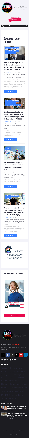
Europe (14, 378)
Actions (4, 368)
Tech (13, 395)
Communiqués (16, 375)
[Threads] (17, 355)
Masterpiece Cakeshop (8, 86)
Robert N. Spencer (7, 231)
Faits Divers (9, 50)
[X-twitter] (3, 355)
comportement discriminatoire (10, 81)
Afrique (9, 372)
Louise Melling (17, 134)
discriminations (7, 84)
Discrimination (21, 228)
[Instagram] (12, 355)
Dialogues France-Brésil (6, 377)
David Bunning (6, 181)
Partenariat (24, 384)
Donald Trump (13, 84)
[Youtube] (21, 355)
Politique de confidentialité (18, 430)
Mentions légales (5, 430)
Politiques (12, 387)
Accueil (5, 34)
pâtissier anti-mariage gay (18, 86)
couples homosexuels (15, 179)
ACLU (6, 130)
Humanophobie (8, 384)
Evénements (21, 377)
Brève (10, 375)
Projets (19, 387)
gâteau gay (6, 134)
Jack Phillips (19, 84)
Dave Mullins (21, 83)
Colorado (13, 226)
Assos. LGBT (20, 371)
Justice (16, 50)
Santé (3, 391)
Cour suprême (6, 83)
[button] (26, 26)
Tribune (16, 395)
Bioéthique (4, 375)
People (4, 387)
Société (14, 103)
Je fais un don (14, 315)
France (15, 380)
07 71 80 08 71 (15, 344)
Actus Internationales (12, 48)
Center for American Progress (14, 130)
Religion (24, 388)
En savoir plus (10, 91)
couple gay (17, 226)
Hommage (21, 381)
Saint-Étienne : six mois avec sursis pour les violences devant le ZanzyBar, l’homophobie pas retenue (17, 415)
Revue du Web (8, 72)
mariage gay (6, 183)
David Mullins (12, 181)
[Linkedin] (26, 355)
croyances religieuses (14, 83)
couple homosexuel (21, 81)
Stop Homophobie (10, 53)
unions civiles (14, 231)
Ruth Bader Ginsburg (8, 87)
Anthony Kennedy (8, 79)
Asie (12, 372)
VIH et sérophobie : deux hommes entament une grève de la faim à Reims (17, 407)
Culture (25, 375)
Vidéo (18, 105)
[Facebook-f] (8, 355)
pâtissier (20, 183)
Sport (16, 391)
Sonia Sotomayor (16, 87)
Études (14, 398)
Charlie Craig (15, 79)
